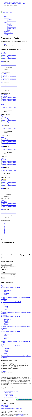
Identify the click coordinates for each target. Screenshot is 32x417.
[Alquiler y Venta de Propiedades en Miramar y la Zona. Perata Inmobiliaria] (6, 12)
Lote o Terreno (11, 28)
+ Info (14, 65)
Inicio (5, 16)
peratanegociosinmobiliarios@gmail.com (14, 3)
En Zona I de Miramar (7, 65)
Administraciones (8, 33)
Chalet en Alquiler (8, 395)
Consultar (3, 371)
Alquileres (6, 18)
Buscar (3, 277)
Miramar (20, 414)
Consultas (6, 34)
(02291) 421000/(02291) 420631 (12, 2)
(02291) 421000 (5, 405)
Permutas (6, 31)
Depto (2, 61)
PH (8, 30)
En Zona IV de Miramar (7, 86)
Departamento (11, 21)
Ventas (5, 22)
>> (4, 233)
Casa (9, 24)
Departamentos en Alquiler (11, 391)
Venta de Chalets (8, 394)
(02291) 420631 (5, 406)
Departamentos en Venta (10, 397)
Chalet (9, 19)
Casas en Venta (8, 392)
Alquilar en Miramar (20, 415)
